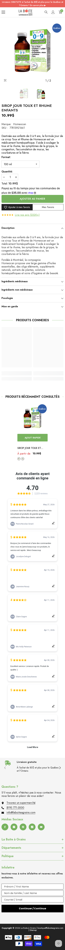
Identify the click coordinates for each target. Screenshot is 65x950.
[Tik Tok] (32, 827)
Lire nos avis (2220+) (27, 215)
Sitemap (33, 930)
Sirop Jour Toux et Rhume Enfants (29, 448)
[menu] (3, 12)
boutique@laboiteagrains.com (50, 928)
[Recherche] (46, 12)
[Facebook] (5, 827)
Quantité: (7, 171)
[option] (32, 53)
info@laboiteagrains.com (20, 812)
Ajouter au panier (32, 199)
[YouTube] (41, 827)
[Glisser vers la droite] (59, 768)
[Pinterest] (23, 827)
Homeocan (19, 124)
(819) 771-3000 (15, 808)
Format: (6, 157)
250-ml (22, 458)
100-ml (18, 458)
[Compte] (53, 12)
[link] (17, 373)
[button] (55, 80)
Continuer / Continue (32, 908)
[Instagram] (14, 827)
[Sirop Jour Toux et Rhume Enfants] (32, 418)
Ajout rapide (33, 437)
